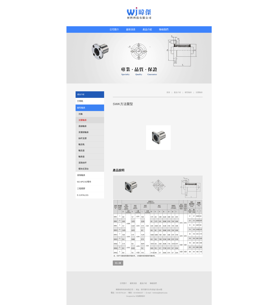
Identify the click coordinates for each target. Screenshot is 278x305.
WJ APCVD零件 (84, 182)
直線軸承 (82, 126)
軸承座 (81, 156)
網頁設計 (142, 296)
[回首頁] (139, 13)
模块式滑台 (83, 169)
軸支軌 (81, 144)
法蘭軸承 (199, 92)
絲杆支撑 (82, 138)
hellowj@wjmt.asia (160, 293)
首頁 (168, 92)
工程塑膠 (81, 188)
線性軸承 (188, 92)
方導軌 (80, 101)
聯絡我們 (163, 29)
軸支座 (81, 150)
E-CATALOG (82, 195)
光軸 (80, 114)
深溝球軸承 (83, 132)
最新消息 (130, 29)
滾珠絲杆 (82, 162)
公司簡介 (114, 29)
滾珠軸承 (81, 175)
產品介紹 (147, 29)
